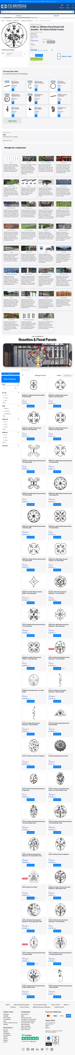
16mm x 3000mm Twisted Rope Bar (15, 82)
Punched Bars (11, 324)
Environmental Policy (40, 1004)
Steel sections (25, 1014)
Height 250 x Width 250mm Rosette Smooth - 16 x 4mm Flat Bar (33, 461)
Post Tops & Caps (28, 234)
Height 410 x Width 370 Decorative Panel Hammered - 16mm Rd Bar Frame (59, 887)
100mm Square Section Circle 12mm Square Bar (61, 82)
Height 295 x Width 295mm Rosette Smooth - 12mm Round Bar (33, 527)
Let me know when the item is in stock (40, 63)
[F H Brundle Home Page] (13, 7)
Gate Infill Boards (63, 302)
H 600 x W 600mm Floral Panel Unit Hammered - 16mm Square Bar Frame (32, 920)
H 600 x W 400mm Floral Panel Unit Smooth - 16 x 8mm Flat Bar (33, 953)
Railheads (46, 234)
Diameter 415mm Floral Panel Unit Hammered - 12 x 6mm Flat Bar (57, 592)
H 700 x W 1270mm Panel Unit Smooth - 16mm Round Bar (59, 724)
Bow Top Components (46, 167)
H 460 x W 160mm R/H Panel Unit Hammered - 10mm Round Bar (60, 986)
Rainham (5, 1030)
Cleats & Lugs (63, 167)
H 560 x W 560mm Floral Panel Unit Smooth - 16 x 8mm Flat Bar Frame (60, 953)
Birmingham (6, 1033)
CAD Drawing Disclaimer (21, 1004)
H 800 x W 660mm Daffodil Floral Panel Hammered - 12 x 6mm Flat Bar (59, 658)
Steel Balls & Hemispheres (11, 279)
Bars (11, 167)
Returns (66, 1004)
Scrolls (11, 256)
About (8, 1004)
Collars (28, 190)
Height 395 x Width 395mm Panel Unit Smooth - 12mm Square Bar (32, 592)
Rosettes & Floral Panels (27, 20)
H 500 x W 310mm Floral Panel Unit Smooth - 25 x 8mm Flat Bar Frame (33, 822)
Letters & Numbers (11, 235)
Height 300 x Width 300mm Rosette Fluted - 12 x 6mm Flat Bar (60, 527)
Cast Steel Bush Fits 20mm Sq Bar (38, 95)
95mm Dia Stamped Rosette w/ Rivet (58, 756)
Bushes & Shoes (28, 279)
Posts (11, 302)
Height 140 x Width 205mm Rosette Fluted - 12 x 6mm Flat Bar (33, 396)
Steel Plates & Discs (63, 280)
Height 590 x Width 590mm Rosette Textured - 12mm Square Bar (31, 658)
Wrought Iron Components (12, 20)
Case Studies (6, 1017)
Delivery (13, 1007)
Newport (5, 1040)
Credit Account (59, 1007)
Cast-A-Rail (63, 257)
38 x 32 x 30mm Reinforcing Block (38, 108)
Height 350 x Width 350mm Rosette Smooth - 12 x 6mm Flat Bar (33, 559)
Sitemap (5, 1024)
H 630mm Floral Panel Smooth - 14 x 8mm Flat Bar (33, 691)
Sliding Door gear (26, 1028)
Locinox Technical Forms (10, 1022)
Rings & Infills (28, 256)
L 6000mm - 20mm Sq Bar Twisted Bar (62, 95)
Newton (5, 1038)
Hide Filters (10, 373)
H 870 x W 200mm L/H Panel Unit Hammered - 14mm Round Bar (57, 691)
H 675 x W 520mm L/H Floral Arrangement (33, 756)
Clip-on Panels (11, 191)
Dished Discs (46, 191)
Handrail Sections (28, 212)
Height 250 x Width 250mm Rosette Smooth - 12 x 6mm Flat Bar (60, 461)
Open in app (66, 56)
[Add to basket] (13, 89)
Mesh (22, 1016)
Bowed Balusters (46, 324)
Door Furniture (63, 191)
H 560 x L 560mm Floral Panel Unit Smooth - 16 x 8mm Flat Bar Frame (33, 986)
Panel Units (46, 302)
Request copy (51, 42)
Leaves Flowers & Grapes (63, 212)
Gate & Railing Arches (46, 280)
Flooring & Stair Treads (27, 1022)
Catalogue (6, 1014)
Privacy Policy (24, 1007)
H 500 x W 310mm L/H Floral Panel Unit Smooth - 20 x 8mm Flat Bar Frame (59, 789)
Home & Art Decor (46, 213)
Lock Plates (28, 302)
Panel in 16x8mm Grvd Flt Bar (29, 887)
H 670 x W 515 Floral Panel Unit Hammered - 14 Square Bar (33, 789)
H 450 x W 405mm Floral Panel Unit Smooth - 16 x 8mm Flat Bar (33, 625)
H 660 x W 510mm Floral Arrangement (59, 854)
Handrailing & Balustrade (28, 1021)
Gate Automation (25, 1026)
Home (2, 20)
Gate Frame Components (28, 324)
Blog (4, 1021)
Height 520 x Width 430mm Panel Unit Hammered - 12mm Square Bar (59, 625)
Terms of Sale (55, 1004)
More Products (25, 1029)
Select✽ (56, 16)
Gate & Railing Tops (11, 212)
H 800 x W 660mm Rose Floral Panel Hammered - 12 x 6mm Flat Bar (58, 920)
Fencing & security (26, 1017)
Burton (5, 1042)
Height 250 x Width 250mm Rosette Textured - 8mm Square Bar (58, 396)
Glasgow (5, 1031)
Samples (5, 1016)
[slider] (3, 385)
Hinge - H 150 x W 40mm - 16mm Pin (15, 108)
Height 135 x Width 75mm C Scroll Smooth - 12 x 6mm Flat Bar (39, 82)
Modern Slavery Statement (41, 1007)
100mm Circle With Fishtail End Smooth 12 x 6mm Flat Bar (15, 95)
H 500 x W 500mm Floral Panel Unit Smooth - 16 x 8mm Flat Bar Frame (60, 822)
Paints (46, 257)
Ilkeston (5, 1037)
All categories (7, 1019)
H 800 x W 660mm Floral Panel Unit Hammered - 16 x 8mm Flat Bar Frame (32, 855)
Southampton (7, 1035)
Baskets (28, 168)
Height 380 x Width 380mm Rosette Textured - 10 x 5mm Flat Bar (58, 559)
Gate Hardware (25, 1024)
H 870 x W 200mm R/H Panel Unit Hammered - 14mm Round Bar (31, 724)
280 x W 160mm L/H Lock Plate (61, 108)
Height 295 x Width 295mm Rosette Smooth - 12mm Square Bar (60, 494)
